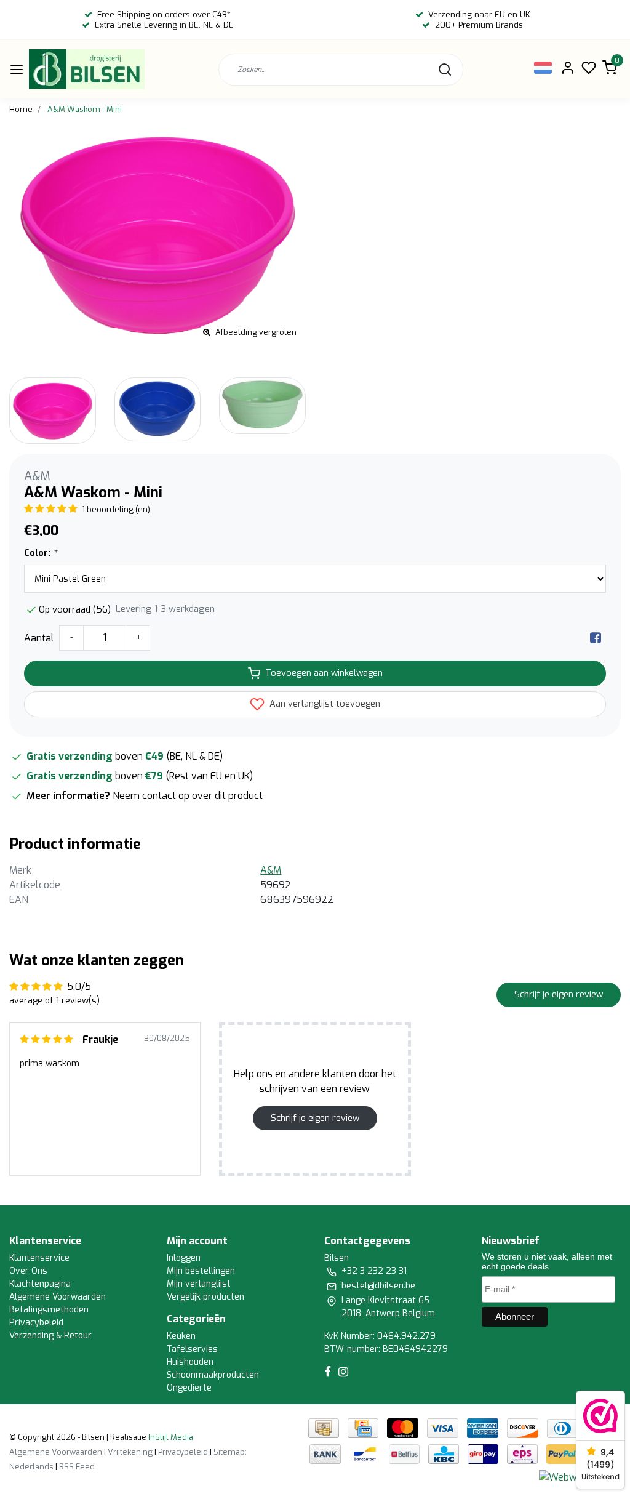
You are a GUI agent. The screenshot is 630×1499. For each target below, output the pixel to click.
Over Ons (28, 1271)
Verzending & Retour (50, 1335)
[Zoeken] (445, 70)
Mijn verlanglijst (199, 1284)
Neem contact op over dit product (188, 795)
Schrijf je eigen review (558, 994)
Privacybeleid (36, 1322)
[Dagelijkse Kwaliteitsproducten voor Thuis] (87, 69)
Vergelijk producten (205, 1297)
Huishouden (190, 1362)
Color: (40, 553)
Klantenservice (39, 1258)
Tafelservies (192, 1349)
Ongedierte (189, 1388)
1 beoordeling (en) (116, 509)
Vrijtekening (130, 1452)
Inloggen (184, 1258)
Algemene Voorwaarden (57, 1297)
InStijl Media (169, 1437)
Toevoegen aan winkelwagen (324, 673)
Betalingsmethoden (49, 1310)
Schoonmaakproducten (213, 1375)
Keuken (181, 1336)
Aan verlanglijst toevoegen (323, 704)
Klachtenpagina (40, 1284)
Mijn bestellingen (201, 1271)
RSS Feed (77, 1466)
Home (21, 109)
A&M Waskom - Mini (84, 109)
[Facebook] (595, 638)
